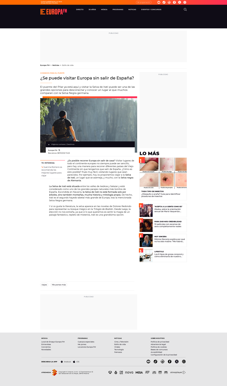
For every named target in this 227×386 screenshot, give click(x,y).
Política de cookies (159, 347)
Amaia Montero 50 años (49, 3)
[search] (185, 9)
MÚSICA (104, 9)
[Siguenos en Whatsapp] (184, 2)
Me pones (82, 344)
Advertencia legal (158, 344)
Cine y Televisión (121, 342)
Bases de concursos (159, 350)
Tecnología (119, 350)
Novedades (46, 350)
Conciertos (46, 347)
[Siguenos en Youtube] (158, 2)
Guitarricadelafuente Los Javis (51, 1)
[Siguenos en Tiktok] (164, 2)
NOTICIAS (132, 9)
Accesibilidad (156, 352)
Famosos (118, 352)
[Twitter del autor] (59, 150)
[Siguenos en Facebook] (174, 2)
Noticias (56, 65)
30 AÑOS (92, 9)
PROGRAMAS (118, 9)
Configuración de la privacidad (164, 355)
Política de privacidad (160, 342)
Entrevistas (46, 344)
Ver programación (143, 2)
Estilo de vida (67, 65)
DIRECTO (79, 9)
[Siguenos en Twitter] (179, 2)
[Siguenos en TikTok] (155, 363)
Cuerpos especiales (86, 342)
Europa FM (45, 65)
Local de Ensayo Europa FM (53, 342)
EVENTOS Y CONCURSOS (151, 9)
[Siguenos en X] (177, 363)
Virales (117, 347)
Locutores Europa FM (87, 347)
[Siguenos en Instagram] (169, 2)
